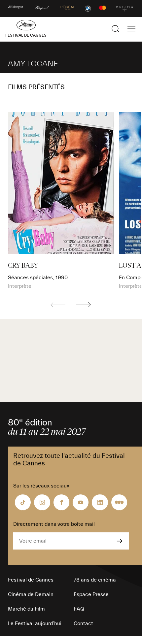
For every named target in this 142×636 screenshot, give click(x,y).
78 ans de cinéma (95, 580)
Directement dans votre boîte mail (54, 524)
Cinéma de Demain (30, 594)
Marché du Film (26, 609)
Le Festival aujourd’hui (34, 623)
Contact (83, 623)
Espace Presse (91, 594)
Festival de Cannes (30, 580)
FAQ (79, 609)
